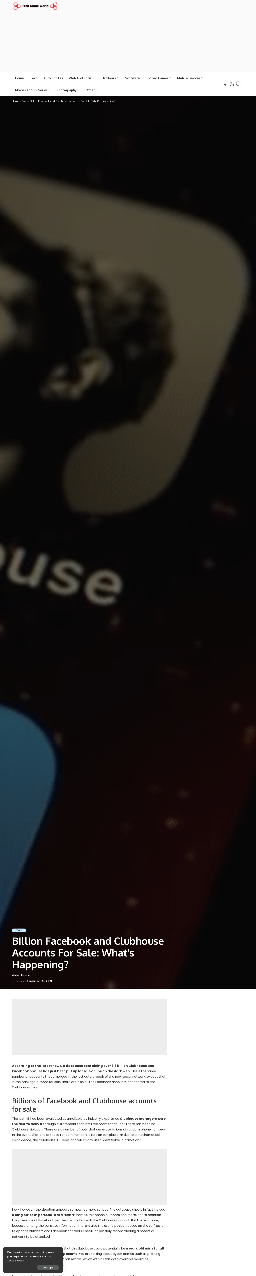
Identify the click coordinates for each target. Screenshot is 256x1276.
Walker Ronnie (21, 975)
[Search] (239, 84)
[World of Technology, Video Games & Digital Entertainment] (35, 6)
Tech (19, 930)
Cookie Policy (15, 1260)
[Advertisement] (128, 41)
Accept (48, 1267)
